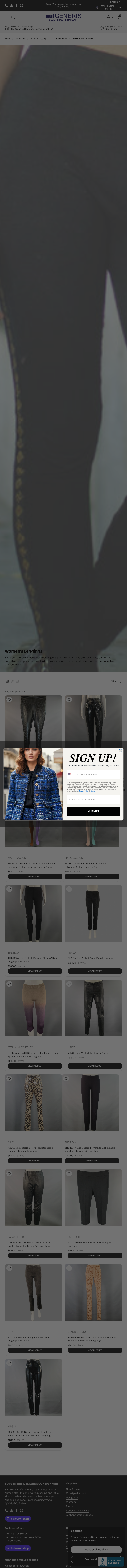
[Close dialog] (120, 750)
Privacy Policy (84, 791)
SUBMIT (93, 811)
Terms (93, 791)
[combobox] (73, 774)
